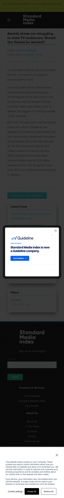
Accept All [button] (31, 491)
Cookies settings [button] (15, 491)
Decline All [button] (48, 491)
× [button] (57, 454)
